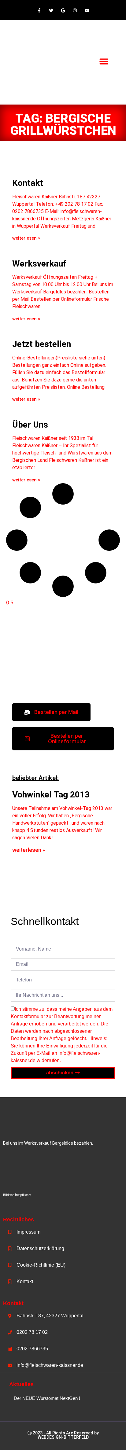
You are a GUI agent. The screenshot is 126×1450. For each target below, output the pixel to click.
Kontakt (27, 183)
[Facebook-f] (39, 11)
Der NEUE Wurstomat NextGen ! (47, 1398)
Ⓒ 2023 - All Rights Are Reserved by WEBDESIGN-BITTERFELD (63, 1435)
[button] (104, 61)
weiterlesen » (26, 238)
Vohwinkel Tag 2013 (51, 794)
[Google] (63, 11)
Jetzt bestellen (41, 344)
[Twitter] (51, 11)
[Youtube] (87, 11)
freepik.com (23, 1195)
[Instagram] (75, 11)
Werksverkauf (39, 264)
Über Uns (30, 425)
